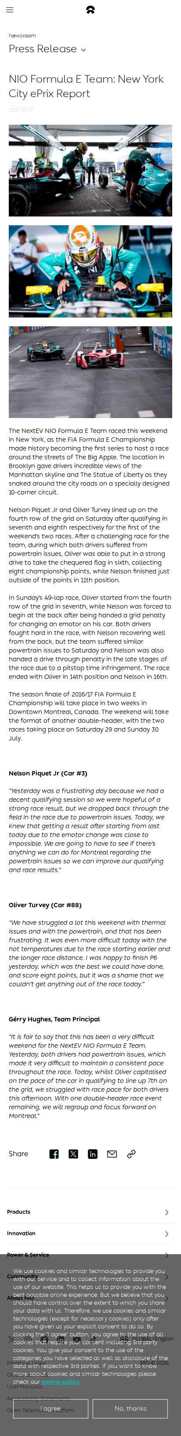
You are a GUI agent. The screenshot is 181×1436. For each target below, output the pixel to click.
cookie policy (61, 1381)
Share (18, 1154)
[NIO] (90, 10)
